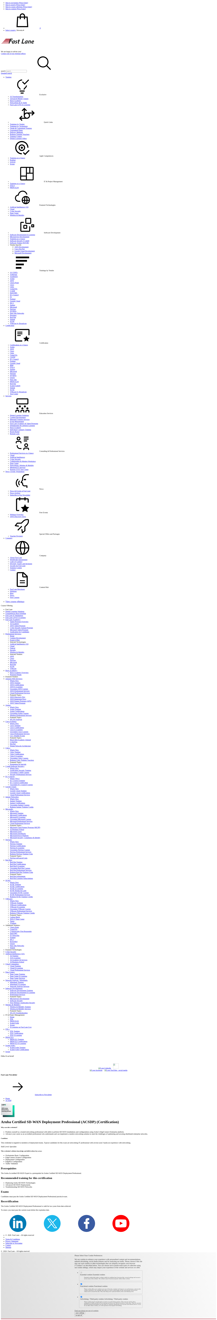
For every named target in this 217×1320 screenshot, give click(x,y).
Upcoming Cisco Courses (19, 732)
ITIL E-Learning (16, 1035)
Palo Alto (13, 380)
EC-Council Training (17, 781)
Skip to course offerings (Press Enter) (18, 7)
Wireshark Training (17, 982)
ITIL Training (15, 1031)
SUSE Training (15, 885)
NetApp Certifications (18, 846)
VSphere (13, 923)
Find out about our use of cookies (86, 1311)
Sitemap (8, 1247)
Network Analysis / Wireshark (16, 980)
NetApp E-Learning (17, 848)
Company (8, 538)
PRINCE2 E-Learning (18, 1043)
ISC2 (12, 303)
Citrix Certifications (17, 754)
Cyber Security (15, 211)
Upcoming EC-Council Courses (21, 785)
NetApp (13, 309)
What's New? (15, 779)
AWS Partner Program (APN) (20, 701)
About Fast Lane (16, 558)
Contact (12, 570)
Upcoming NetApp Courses (20, 850)
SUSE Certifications (17, 887)
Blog (11, 593)
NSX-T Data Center (17, 919)
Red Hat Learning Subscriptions (21, 878)
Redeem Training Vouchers (19, 134)
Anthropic (13, 275)
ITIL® (12, 186)
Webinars (13, 591)
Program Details (15, 675)
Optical (12, 648)
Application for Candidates (19, 632)
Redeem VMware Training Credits (22, 913)
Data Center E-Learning (18, 976)
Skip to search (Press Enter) (15, 5)
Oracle (12, 378)
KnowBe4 (13, 942)
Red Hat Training (16, 862)
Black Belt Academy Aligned (20, 740)
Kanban (13, 160)
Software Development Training (21, 990)
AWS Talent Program (17, 626)
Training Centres (16, 568)
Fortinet (12, 299)
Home (12, 636)
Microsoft (13, 307)
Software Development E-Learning (22, 235)
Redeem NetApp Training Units (21, 854)
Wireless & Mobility (17, 215)
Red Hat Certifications (18, 864)
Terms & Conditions (12, 1239)
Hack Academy (15, 101)
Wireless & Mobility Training (20, 1007)
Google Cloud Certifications (20, 793)
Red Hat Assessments (17, 876)
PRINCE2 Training (17, 1039)
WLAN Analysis (16, 719)
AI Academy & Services (18, 960)
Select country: (10, 30)
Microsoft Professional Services (21, 821)
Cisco (12, 285)
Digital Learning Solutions (19, 415)
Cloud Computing (12, 964)
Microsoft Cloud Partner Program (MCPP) (25, 827)
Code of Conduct (16, 562)
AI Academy (14, 624)
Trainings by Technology (19, 126)
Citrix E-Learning (16, 756)
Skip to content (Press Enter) (15, 9)
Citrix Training (15, 752)
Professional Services (13, 634)
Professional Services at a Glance (22, 453)
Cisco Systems (11, 721)
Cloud (12, 209)
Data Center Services (17, 978)
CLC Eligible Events (17, 736)
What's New (14, 681)
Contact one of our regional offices (13, 54)
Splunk (12, 319)
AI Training (14, 956)
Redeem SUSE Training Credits (21, 897)
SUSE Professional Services (20, 895)
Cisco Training (15, 726)
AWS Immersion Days (18, 699)
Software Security (16, 1001)
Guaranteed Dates (16, 130)
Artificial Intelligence (17, 457)
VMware (13, 669)
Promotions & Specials (18, 764)
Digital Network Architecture (20, 746)
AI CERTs (14, 273)
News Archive (15, 493)
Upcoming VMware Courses (20, 909)
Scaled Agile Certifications (19, 1050)
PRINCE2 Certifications (18, 1041)
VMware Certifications (18, 905)
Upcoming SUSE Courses (19, 893)
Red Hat (13, 317)
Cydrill (12, 291)
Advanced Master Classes (19, 99)
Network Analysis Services (19, 986)
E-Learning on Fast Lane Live (21, 1027)
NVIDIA (13, 311)
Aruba (12, 279)
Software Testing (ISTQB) (19, 243)
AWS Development (21, 247)
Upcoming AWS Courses (19, 689)
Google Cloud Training (18, 791)
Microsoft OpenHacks (18, 834)
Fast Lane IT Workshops (14, 616)
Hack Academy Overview (19, 673)
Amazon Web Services (14, 679)
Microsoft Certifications (18, 815)
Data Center (14, 213)
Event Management (17, 421)
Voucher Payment (16, 536)
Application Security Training (20, 770)
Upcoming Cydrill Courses (19, 772)
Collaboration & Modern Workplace (23, 461)
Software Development (14, 988)
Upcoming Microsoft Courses (20, 819)
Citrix (12, 287)
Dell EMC (13, 293)
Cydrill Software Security (15, 766)
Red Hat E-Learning (17, 866)
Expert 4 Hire (15, 640)
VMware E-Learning (17, 907)
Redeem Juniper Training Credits (21, 807)
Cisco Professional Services (20, 734)
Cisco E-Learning (16, 730)
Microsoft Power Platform (19, 836)
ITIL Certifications (16, 1033)
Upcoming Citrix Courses (19, 758)
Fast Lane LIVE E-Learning (20, 105)
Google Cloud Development (24, 251)
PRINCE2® (14, 188)
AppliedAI (14, 277)
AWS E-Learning (16, 687)
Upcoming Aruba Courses (19, 713)
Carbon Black (15, 917)
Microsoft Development (22, 253)
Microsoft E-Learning (17, 817)
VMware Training (16, 903)
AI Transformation (16, 97)
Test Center (14, 394)
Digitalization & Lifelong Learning (22, 426)
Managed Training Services (19, 419)
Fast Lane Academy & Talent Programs (24, 424)
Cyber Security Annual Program (21, 628)
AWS (12, 281)
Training (8, 77)
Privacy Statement (11, 1241)
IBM (11, 365)
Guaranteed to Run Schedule (15, 613)
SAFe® (12, 162)
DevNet (13, 744)
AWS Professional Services (19, 691)
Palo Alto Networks (17, 313)
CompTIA (13, 289)
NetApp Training (16, 844)
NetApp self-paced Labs (18, 858)
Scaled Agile (14, 1023)
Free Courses (14, 597)
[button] (20, 30)
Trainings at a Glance (17, 158)
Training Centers (16, 136)
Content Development (18, 417)
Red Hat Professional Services (21, 870)
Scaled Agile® (15, 386)
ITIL (11, 1019)
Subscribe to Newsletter (43, 1095)
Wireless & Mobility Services (20, 1009)
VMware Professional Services (21, 911)
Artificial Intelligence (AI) (19, 207)
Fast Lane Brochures (17, 589)
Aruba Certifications (17, 711)
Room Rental (14, 432)
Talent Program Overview (19, 622)
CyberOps (13, 742)
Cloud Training (15, 966)
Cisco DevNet (19, 249)
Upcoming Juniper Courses (19, 805)
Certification (9, 325)
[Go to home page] (18, 49)
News (12, 595)
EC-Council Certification (19, 783)
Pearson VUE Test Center (19, 469)
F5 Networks (14, 935)
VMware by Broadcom (18, 323)
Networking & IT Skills (18, 103)
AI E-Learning (15, 958)
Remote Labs (14, 434)
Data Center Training (17, 974)
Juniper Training (16, 801)
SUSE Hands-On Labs (18, 891)
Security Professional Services (20, 774)
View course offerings (14, 601)
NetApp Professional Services (20, 852)
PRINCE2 (9, 1037)
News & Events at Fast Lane (20, 491)
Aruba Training (15, 709)
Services (8, 396)
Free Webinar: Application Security (22, 1003)
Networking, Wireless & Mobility (22, 465)
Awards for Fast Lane (17, 566)
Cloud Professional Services (20, 693)
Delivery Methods (16, 132)
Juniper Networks (12, 797)
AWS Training (15, 683)
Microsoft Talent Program (19, 630)
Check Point (14, 283)
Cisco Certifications (17, 728)
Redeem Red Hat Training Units (21, 872)
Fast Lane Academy (13, 620)
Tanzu (12, 921)
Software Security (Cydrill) (19, 241)
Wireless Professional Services (21, 715)
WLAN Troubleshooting (19, 1013)
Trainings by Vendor (17, 124)
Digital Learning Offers (18, 138)
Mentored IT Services (17, 467)
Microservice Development (19, 237)
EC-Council (14, 295)
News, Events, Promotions (14, 472)
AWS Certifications (17, 685)
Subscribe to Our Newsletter (20, 495)
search (3, 71)
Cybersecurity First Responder (21, 931)
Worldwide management (18, 560)
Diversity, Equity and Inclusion (21, 564)
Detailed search (6, 73)
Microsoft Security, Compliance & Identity (25, 838)
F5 (11, 297)
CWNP (12, 357)
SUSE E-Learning (16, 889)
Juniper (12, 305)
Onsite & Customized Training (21, 128)
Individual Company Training (20, 430)
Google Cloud (15, 301)
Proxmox (13, 315)
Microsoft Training (16, 813)
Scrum (12, 164)
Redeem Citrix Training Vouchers (22, 760)
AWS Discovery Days (18, 517)
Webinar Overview (17, 515)
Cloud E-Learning (16, 968)
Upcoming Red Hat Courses (20, 868)
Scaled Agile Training (17, 1048)
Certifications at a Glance (19, 345)
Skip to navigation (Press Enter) (16, 3)
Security (13, 650)
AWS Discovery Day (17, 697)
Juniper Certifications (17, 803)
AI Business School (17, 829)
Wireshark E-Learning (18, 984)
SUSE (12, 321)
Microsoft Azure (16, 832)
